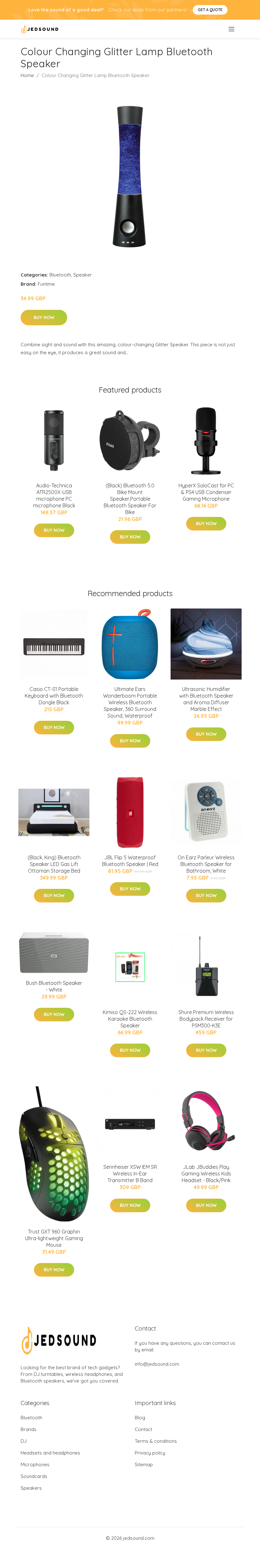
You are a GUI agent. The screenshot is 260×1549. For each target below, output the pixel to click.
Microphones (35, 1464)
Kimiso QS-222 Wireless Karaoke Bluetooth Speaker (130, 1019)
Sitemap (144, 1464)
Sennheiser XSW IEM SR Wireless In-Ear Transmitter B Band (130, 1173)
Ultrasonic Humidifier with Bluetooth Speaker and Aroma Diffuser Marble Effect (206, 699)
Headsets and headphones (50, 1453)
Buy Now (44, 317)
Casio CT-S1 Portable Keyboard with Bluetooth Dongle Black (54, 696)
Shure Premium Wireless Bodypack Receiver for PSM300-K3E (206, 1019)
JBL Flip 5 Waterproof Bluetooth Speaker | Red (130, 860)
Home (27, 75)
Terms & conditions (156, 1441)
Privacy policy (150, 1453)
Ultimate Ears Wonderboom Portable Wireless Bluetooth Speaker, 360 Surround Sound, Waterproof (130, 702)
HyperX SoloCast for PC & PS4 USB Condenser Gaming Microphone (206, 492)
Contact (143, 1429)
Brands (28, 1429)
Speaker (82, 275)
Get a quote (210, 9)
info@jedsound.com (157, 1364)
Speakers (31, 1488)
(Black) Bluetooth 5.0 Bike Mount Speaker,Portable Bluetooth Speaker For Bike (130, 498)
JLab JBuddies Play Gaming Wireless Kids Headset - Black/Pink (206, 1173)
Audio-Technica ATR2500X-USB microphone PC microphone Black (54, 495)
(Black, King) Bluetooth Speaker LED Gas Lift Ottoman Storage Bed (54, 864)
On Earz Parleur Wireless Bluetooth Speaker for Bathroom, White (206, 864)
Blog (140, 1418)
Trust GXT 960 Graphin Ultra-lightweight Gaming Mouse (54, 1238)
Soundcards (34, 1476)
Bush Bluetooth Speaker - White (54, 986)
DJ (24, 1441)
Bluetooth (60, 275)
